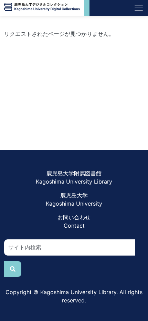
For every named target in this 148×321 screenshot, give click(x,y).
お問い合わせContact (74, 221)
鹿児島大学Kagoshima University (74, 199)
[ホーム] (42, 8)
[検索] (12, 269)
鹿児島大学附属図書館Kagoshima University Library (74, 177)
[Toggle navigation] (138, 7)
